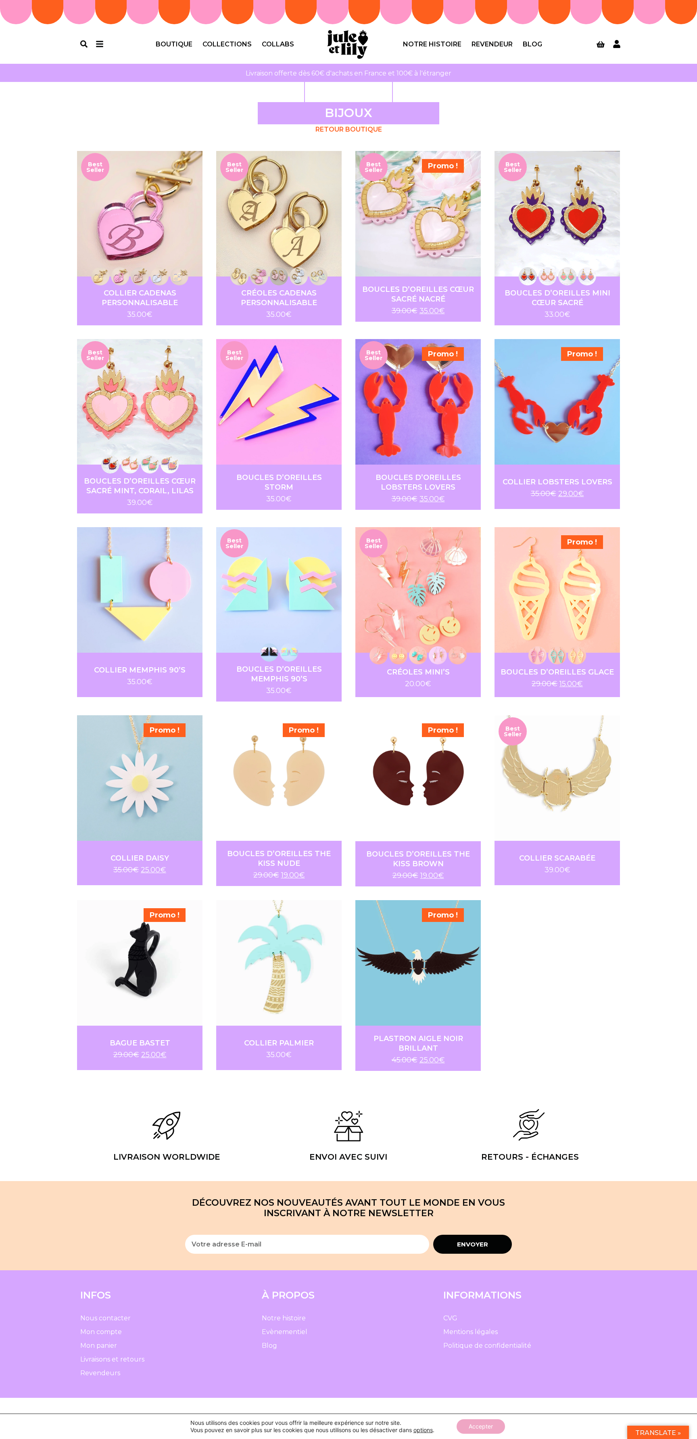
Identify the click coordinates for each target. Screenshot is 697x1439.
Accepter (481, 1426)
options (423, 1429)
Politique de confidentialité (487, 1345)
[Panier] (601, 44)
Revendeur (492, 44)
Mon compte (101, 1332)
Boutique (174, 44)
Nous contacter (105, 1318)
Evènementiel (284, 1332)
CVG (450, 1318)
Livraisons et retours (112, 1359)
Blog (532, 44)
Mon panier (98, 1345)
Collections (227, 44)
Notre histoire (432, 44)
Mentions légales (470, 1332)
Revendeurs (100, 1373)
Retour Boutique (348, 129)
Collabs (278, 44)
